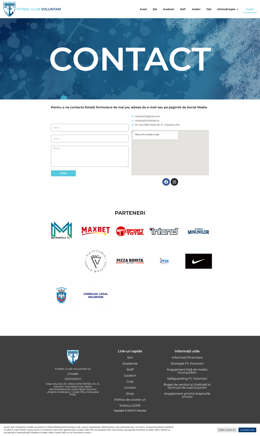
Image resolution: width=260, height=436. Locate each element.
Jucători (196, 9)
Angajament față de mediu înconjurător (187, 371)
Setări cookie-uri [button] (227, 429)
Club (208, 9)
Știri (155, 9)
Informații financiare (187, 357)
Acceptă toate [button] (247, 429)
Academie (168, 9)
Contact (250, 9)
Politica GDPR (130, 405)
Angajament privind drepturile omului (187, 395)
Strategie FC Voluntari (187, 363)
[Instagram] (174, 182)
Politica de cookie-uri (130, 399)
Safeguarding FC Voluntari (187, 378)
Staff (183, 9)
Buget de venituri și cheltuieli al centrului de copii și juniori (187, 386)
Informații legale (226, 9)
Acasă (143, 9)
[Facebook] (166, 182)
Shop (130, 393)
